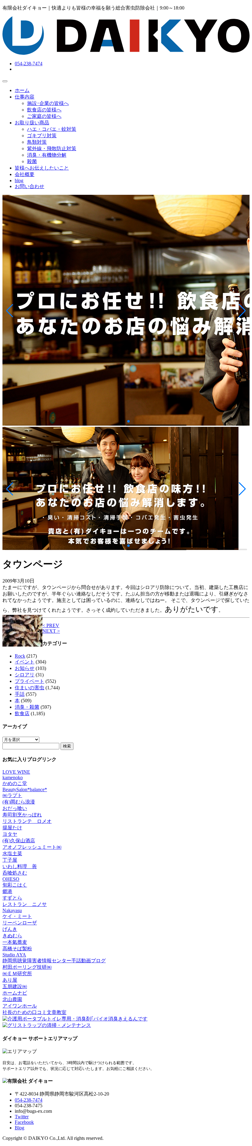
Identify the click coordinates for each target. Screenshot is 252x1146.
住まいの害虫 (29, 687)
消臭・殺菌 (27, 707)
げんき (9, 929)
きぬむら (12, 935)
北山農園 (12, 999)
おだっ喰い (14, 808)
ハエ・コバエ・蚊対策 (51, 129)
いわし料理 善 (19, 866)
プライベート (29, 681)
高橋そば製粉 (17, 948)
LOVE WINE (16, 772)
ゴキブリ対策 (42, 135)
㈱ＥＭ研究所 (17, 973)
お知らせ (24, 668)
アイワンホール (19, 1005)
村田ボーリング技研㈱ (27, 967)
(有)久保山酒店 (18, 840)
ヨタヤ (9, 834)
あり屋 (9, 980)
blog (19, 180)
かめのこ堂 (14, 783)
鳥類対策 (37, 142)
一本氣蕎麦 (14, 942)
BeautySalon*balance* (24, 789)
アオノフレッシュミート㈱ (31, 847)
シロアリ (24, 674)
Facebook (24, 1122)
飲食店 (22, 713)
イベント (24, 661)
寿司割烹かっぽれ (22, 814)
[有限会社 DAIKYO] (126, 53)
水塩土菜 (12, 853)
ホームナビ (14, 993)
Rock (20, 656)
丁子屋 (9, 860)
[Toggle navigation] (4, 81)
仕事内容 (24, 96)
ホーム (22, 90)
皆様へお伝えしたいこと (42, 167)
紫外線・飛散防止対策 (51, 148)
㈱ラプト (12, 795)
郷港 (7, 891)
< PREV (50, 625)
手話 (20, 694)
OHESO (10, 879)
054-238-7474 (28, 63)
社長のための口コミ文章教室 (34, 1012)
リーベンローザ (19, 922)
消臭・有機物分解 (46, 155)
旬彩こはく (14, 885)
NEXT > (51, 631)
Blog (19, 1127)
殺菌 (32, 161)
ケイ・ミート (17, 916)
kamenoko (12, 777)
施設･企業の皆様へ (48, 103)
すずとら (12, 897)
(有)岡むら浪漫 (18, 801)
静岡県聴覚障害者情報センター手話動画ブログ (54, 960)
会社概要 (24, 174)
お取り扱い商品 (32, 122)
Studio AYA (14, 954)
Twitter (22, 1116)
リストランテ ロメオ (27, 821)
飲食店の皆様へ (44, 109)
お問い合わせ (29, 186)
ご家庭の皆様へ (44, 116)
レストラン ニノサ (24, 904)
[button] (10, 311)
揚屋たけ (12, 827)
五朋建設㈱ (14, 986)
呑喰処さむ (14, 873)
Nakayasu (12, 910)
